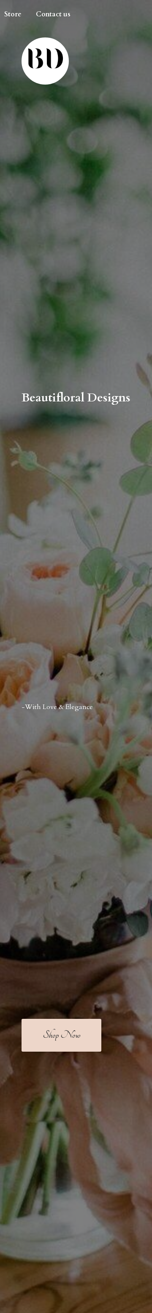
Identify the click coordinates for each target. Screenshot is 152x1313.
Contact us (53, 14)
